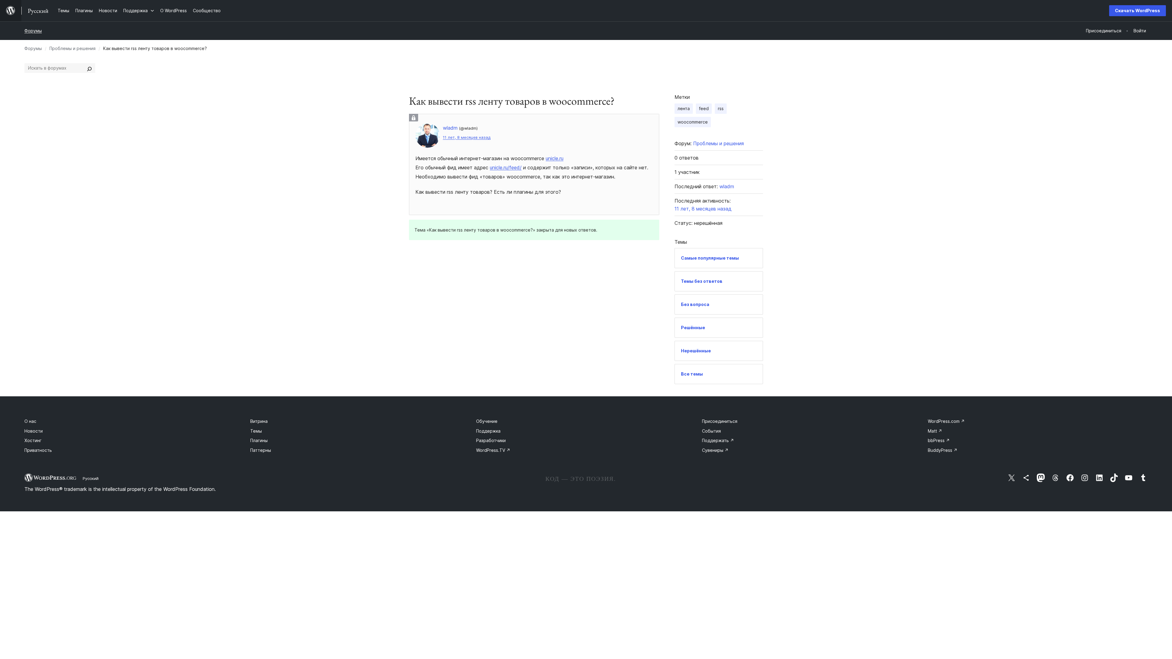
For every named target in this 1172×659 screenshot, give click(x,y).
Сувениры (715, 450)
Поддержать (718, 440)
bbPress (939, 440)
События (711, 431)
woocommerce (693, 121)
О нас (30, 421)
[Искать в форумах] (89, 68)
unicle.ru (554, 158)
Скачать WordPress (1137, 10)
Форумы (33, 30)
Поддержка (488, 431)
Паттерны (260, 450)
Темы (256, 431)
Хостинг (33, 440)
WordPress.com (946, 421)
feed (704, 108)
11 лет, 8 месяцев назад (466, 137)
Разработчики (491, 440)
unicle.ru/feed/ (506, 167)
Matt (935, 431)
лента (684, 108)
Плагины (259, 440)
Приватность (38, 450)
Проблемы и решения (72, 48)
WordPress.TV (493, 450)
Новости (33, 431)
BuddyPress (942, 450)
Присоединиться (719, 421)
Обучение (486, 421)
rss (721, 108)
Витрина (259, 421)
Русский (91, 478)
